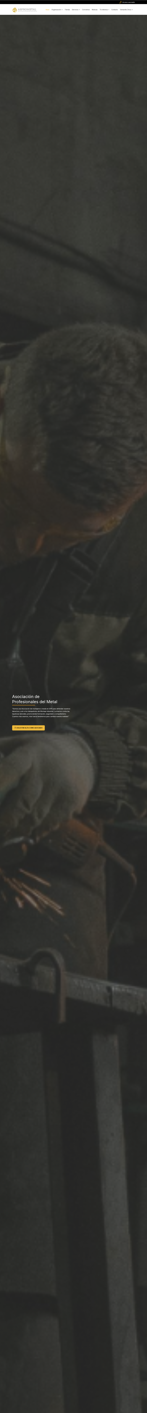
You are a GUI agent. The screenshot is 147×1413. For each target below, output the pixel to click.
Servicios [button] (75, 9)
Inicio (47, 9)
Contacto (114, 9)
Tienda (67, 9)
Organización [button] (56, 9)
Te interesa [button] (104, 9)
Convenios (86, 9)
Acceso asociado (128, 2)
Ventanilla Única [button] (126, 9)
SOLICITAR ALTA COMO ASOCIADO (29, 728)
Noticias (94, 9)
